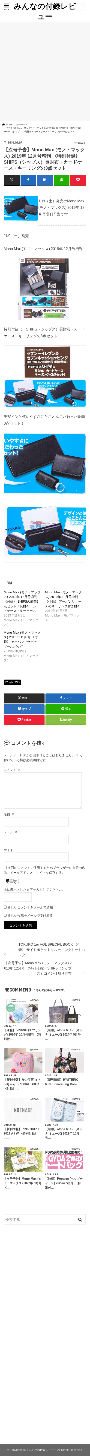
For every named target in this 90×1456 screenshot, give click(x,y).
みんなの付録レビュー (45, 11)
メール (11, 832)
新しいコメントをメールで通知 (30, 907)
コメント (12, 770)
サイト (8, 850)
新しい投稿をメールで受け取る (30, 915)
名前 (9, 814)
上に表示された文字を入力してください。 (34, 889)
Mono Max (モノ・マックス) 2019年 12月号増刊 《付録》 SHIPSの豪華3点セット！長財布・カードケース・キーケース (22, 601)
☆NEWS (14, 682)
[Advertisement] (45, 71)
